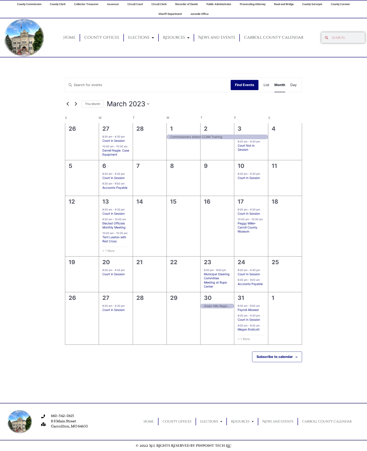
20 (106, 262)
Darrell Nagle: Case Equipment (115, 152)
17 (241, 201)
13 (105, 201)
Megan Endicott (249, 329)
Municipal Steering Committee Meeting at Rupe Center (217, 280)
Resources (174, 37)
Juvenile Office (199, 14)
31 (241, 297)
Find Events (244, 85)
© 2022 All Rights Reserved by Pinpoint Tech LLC (183, 445)
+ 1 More (108, 250)
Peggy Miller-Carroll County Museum (247, 227)
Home (69, 37)
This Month (92, 104)
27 (105, 128)
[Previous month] (67, 103)
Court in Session (113, 140)
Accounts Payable (114, 187)
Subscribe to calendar (275, 357)
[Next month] (75, 103)
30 (208, 297)
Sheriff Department (170, 14)
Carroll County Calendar (273, 37)
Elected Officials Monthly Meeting (114, 225)
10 (241, 165)
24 (241, 262)
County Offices (101, 37)
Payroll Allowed (248, 310)
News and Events (216, 37)
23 (207, 262)
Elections (139, 37)
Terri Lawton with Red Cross (114, 239)
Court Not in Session (246, 147)
